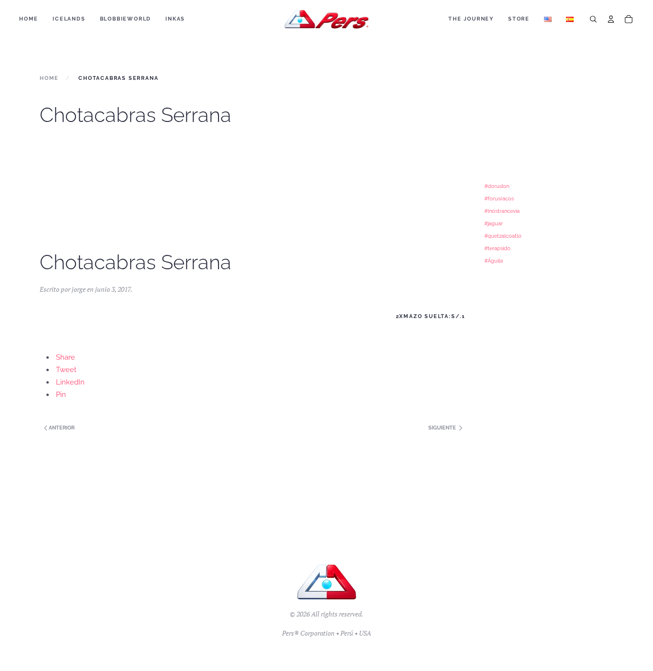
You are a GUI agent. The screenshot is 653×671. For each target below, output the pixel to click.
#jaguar (493, 223)
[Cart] (628, 19)
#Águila (493, 261)
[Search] (593, 19)
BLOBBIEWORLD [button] (126, 19)
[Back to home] (327, 19)
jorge (79, 289)
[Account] (611, 19)
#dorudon (496, 186)
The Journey (471, 19)
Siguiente (442, 428)
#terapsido (497, 248)
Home (28, 19)
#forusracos (499, 198)
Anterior (61, 428)
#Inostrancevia (502, 211)
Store (519, 19)
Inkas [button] (175, 19)
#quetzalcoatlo (503, 236)
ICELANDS (69, 19)
